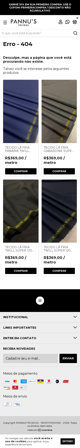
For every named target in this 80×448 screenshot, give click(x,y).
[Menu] (6, 22)
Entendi (68, 441)
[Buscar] (75, 33)
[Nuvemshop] (40, 430)
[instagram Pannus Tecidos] (40, 300)
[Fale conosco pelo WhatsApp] (67, 22)
